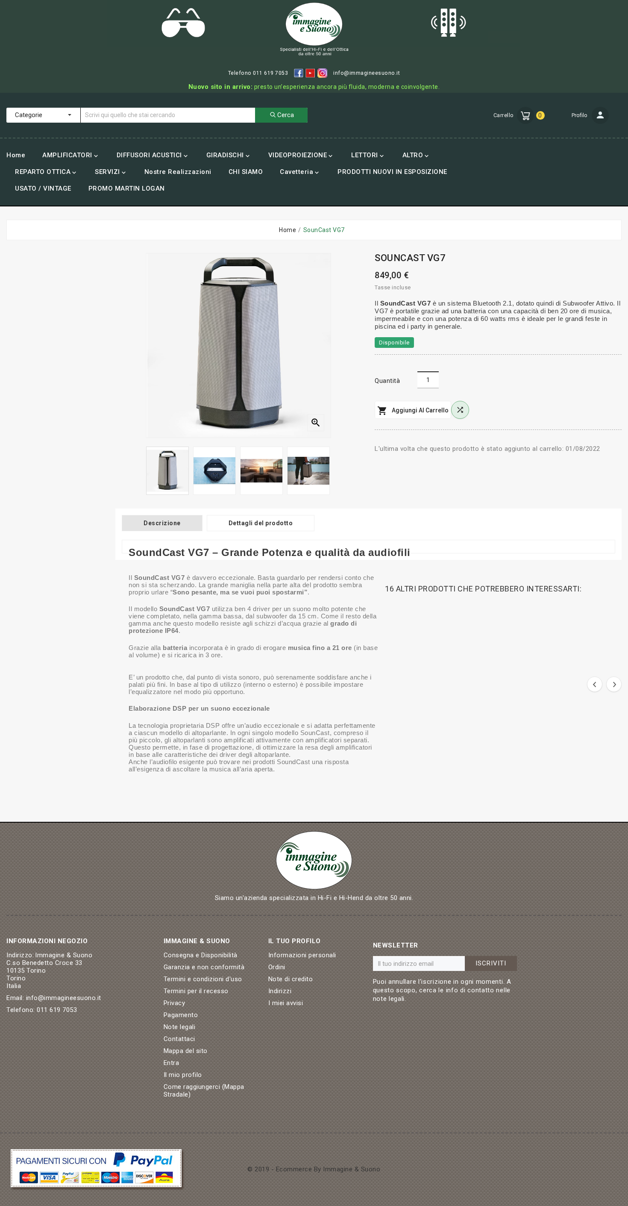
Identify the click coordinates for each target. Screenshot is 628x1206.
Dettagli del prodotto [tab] (261, 523)
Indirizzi (280, 991)
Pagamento (181, 1015)
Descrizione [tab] (162, 523)
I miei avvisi (285, 1003)
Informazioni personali (302, 955)
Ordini (276, 967)
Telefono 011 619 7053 (258, 73)
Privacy (174, 1003)
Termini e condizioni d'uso (203, 979)
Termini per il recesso (196, 991)
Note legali (180, 1027)
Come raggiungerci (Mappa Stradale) (204, 1090)
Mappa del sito (186, 1051)
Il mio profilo (183, 1075)
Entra (171, 1063)
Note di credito (290, 979)
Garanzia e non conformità (204, 967)
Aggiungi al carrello (413, 411)
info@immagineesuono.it (366, 73)
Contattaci (179, 1039)
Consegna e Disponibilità (201, 955)
